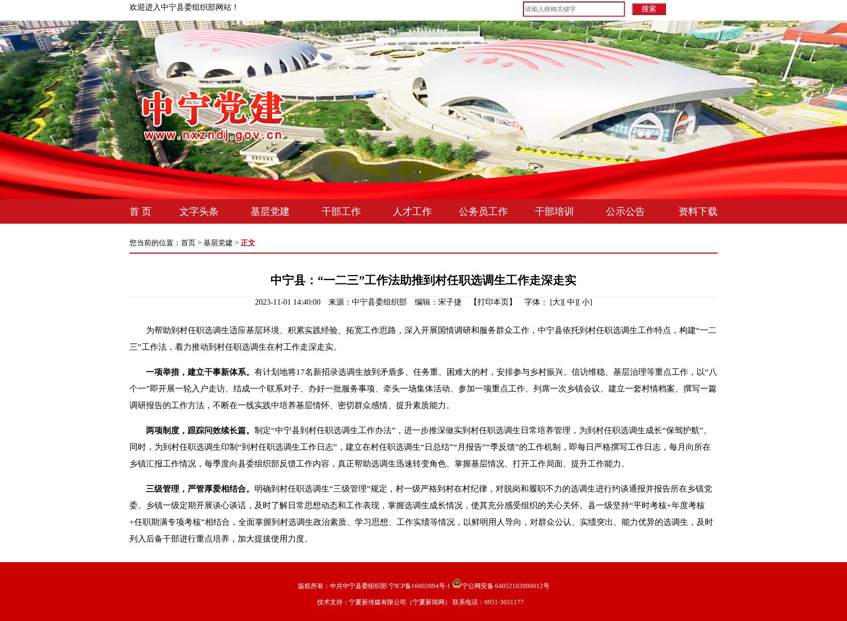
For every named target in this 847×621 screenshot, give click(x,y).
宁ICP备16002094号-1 (419, 586)
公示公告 (625, 211)
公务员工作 (483, 211)
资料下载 (698, 211)
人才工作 (412, 211)
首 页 (140, 211)
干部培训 (554, 211)
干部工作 (341, 211)
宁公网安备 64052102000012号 (505, 586)
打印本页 (493, 302)
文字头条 (199, 211)
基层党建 (270, 211)
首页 (188, 243)
